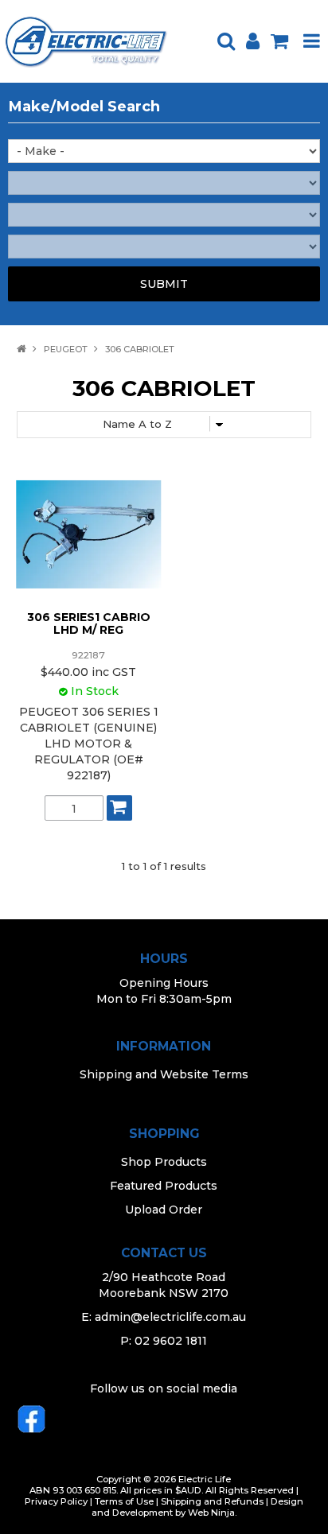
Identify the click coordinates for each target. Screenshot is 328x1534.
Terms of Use (124, 1501)
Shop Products (164, 1162)
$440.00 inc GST (88, 672)
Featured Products (163, 1186)
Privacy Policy (56, 1501)
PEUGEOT (66, 349)
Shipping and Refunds (212, 1501)
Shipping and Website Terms (164, 1074)
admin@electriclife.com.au (170, 1317)
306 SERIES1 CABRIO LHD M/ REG (88, 623)
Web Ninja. (212, 1512)
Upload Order (163, 1209)
